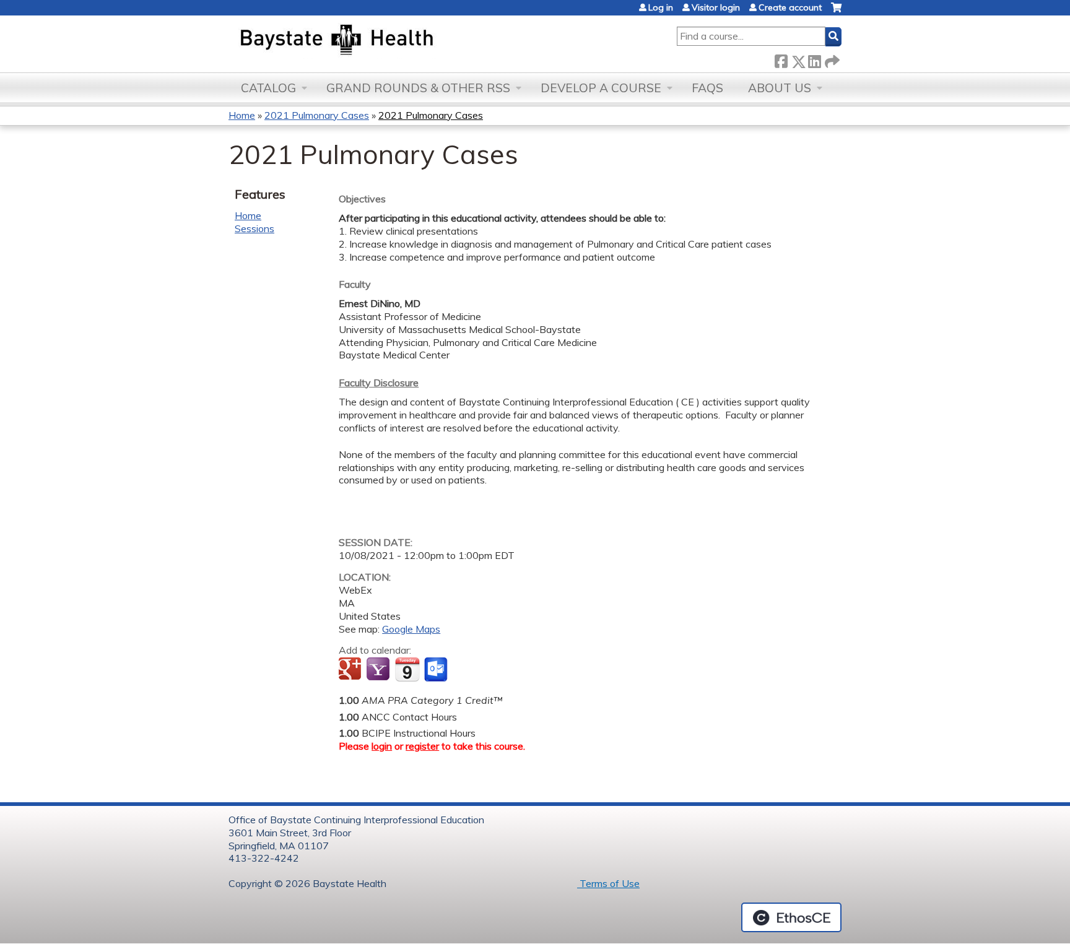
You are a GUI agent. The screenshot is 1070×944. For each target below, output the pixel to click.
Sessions (254, 228)
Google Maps (411, 629)
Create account (790, 7)
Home (241, 115)
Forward (831, 59)
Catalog (268, 87)
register (422, 746)
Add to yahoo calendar (379, 669)
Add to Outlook (437, 669)
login (382, 746)
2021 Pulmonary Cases (316, 115)
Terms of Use (608, 883)
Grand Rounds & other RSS (418, 87)
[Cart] (836, 12)
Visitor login (716, 7)
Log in (660, 7)
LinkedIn (814, 59)
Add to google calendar (351, 669)
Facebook (781, 59)
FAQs (707, 87)
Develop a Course (601, 87)
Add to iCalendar (407, 669)
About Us (779, 87)
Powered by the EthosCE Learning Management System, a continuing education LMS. (791, 917)
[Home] (394, 40)
